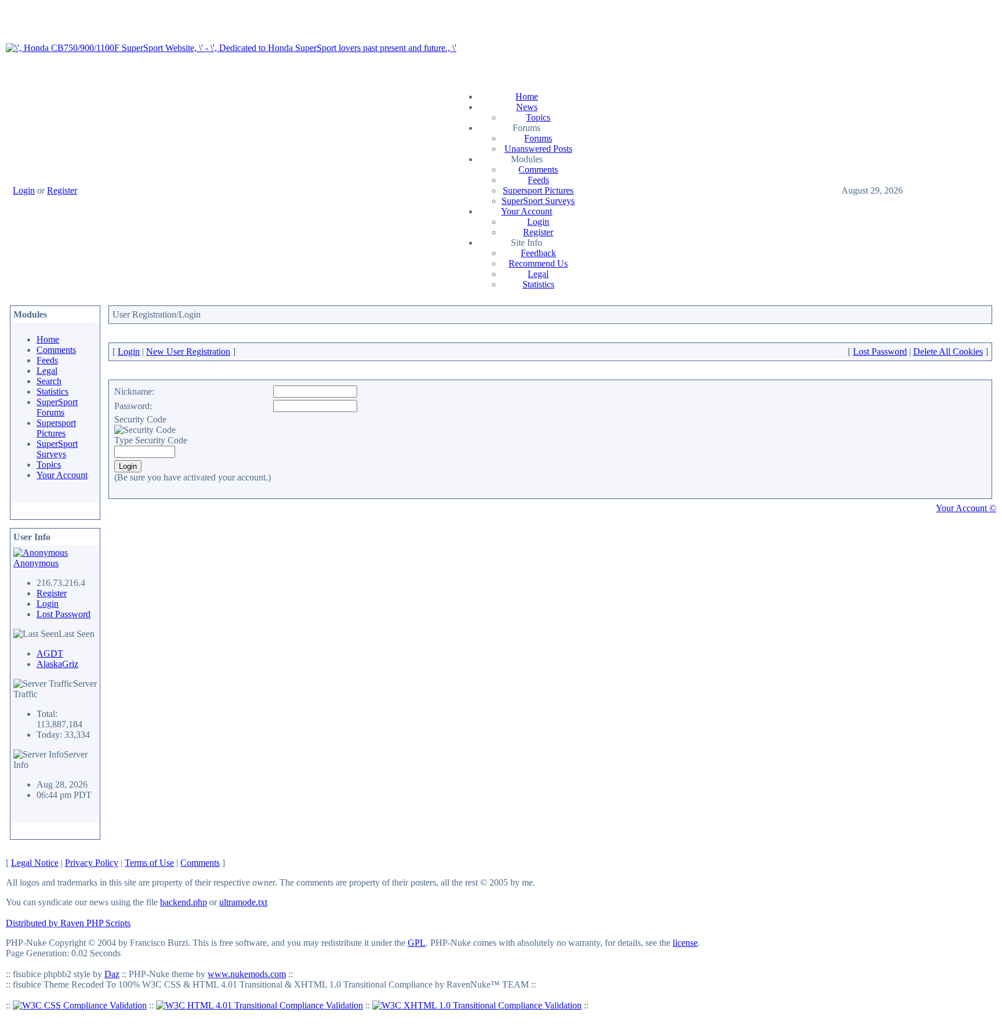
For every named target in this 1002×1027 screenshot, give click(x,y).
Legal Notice (35, 863)
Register (62, 190)
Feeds (538, 180)
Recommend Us (538, 263)
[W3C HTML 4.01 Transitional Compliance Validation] (259, 1005)
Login (24, 190)
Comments (538, 169)
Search (49, 381)
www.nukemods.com (247, 974)
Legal (538, 274)
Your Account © (966, 508)
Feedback (538, 253)
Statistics (538, 284)
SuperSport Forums (57, 407)
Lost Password (63, 614)
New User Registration (188, 351)
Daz (111, 974)
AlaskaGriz (57, 664)
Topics (538, 117)
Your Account (526, 211)
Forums (538, 138)
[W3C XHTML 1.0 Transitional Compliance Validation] (477, 1005)
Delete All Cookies (948, 351)
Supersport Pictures (538, 190)
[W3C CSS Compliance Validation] (80, 1005)
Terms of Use (149, 863)
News (527, 107)
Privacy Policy (91, 863)
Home (526, 96)
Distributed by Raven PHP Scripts (68, 923)
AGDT (50, 653)
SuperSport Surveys (538, 201)
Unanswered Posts (538, 149)
